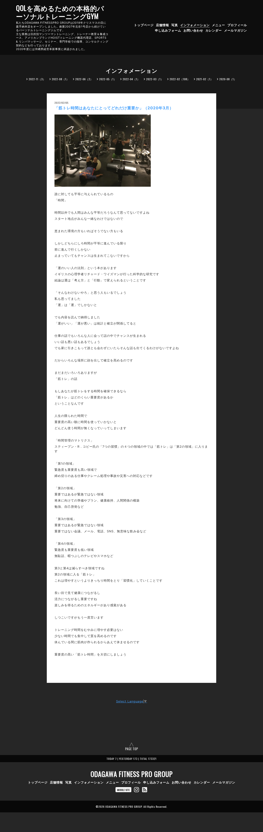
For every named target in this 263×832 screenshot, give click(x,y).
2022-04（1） (131, 79)
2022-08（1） (60, 79)
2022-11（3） (37, 79)
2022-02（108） (180, 79)
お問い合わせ (193, 30)
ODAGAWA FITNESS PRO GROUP (131, 774)
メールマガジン (235, 30)
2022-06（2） (84, 79)
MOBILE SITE (123, 790)
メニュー (218, 25)
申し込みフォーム (168, 30)
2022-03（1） (154, 79)
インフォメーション (195, 25)
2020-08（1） (228, 79)
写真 (174, 25)
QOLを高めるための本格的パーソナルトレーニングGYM (60, 12)
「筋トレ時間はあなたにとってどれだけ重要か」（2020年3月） (113, 108)
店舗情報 (162, 25)
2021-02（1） (204, 79)
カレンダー (213, 30)
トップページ (144, 25)
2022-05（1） (107, 79)
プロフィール (237, 25)
